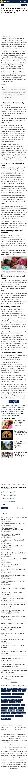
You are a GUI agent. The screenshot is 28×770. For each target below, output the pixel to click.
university (17, 688)
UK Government (20, 710)
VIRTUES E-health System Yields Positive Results (11, 593)
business (11, 696)
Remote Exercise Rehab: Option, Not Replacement (13, 576)
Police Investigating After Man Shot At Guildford (13, 646)
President (23, 713)
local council (9, 699)
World (2, 5)
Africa (10, 409)
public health (20, 413)
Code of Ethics (18, 725)
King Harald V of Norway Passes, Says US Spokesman (13, 570)
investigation (17, 705)
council (16, 696)
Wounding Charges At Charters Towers (13, 588)
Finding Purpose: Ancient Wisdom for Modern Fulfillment (20, 432)
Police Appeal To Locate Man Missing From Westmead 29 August (13, 665)
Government (10, 688)
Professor (4, 694)
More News (14, 682)
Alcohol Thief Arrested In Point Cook (13, 524)
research (15, 691)
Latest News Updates (6, 725)
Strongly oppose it (9, 501)
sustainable (4, 710)
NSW (19, 691)
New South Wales (18, 699)
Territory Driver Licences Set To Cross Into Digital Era (13, 554)
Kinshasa (21, 409)
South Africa (13, 406)
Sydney (17, 713)
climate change (5, 716)
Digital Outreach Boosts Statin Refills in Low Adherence (14, 605)
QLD (2, 713)
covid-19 (3, 699)
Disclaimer (3, 729)
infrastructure (5, 702)
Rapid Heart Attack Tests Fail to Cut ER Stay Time (13, 634)
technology (4, 705)
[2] (10, 755)
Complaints (18, 729)
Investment (12, 702)
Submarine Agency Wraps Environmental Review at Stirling (12, 529)
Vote (4, 508)
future (12, 713)
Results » (21, 508)
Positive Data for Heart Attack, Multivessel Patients (11, 628)
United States (5, 707)
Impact (17, 716)
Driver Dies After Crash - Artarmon (12, 623)
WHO (2, 235)
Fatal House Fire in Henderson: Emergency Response (11, 535)
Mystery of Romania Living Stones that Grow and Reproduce (20, 444)
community (23, 688)
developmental (5, 415)
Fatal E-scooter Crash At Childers (11, 565)
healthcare (4, 407)
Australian (8, 691)
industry (10, 705)
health (7, 406)
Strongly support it (9, 492)
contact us (20, 766)
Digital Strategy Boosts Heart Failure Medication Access (13, 617)
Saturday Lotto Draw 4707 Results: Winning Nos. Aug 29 (12, 659)
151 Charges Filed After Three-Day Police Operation (12, 547)
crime (15, 707)
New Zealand (12, 710)
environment (15, 694)
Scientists (21, 407)
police (3, 691)
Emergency (21, 707)
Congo (15, 409)
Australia (4, 688)
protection (4, 409)
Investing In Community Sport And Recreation (12, 677)
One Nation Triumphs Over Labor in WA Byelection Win (14, 518)
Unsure (5, 504)
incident (8, 718)
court (21, 716)
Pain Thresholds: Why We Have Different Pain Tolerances (19, 423)
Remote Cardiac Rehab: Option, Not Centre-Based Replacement (12, 611)
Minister (22, 694)
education (18, 702)
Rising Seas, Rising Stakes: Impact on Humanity (13, 640)
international (12, 407)
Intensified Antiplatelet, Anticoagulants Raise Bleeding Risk (14, 671)
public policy (15, 415)
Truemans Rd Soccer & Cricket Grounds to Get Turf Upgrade (13, 599)
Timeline (4, 513)
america (12, 716)
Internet (3, 718)
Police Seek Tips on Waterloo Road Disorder (12, 541)
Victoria (24, 691)
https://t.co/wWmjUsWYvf (8, 97)
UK (20, 696)
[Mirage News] (5, 1)
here (23, 398)
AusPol (22, 705)
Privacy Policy (4, 727)
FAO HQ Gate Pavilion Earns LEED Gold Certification (13, 652)
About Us (23, 727)
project (10, 707)
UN (19, 406)
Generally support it (9, 495)
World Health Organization (9, 411)
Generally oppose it (9, 498)
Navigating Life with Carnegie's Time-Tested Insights (20, 454)
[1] (8, 755)
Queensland (4, 696)
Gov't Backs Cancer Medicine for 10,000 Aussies (14, 560)
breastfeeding (10, 413)
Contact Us (18, 727)
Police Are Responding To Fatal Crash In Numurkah (14, 582)
